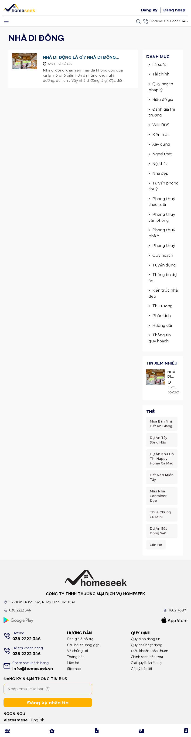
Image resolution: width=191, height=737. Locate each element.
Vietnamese (15, 720)
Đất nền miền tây (162, 477)
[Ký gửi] (96, 730)
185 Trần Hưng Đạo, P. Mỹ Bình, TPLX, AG (42, 602)
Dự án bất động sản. (158, 530)
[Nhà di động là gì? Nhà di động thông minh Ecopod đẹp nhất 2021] (24, 61)
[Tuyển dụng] (186, 730)
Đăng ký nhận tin (47, 703)
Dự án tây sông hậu (158, 440)
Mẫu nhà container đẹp (158, 496)
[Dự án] (141, 730)
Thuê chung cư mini (160, 514)
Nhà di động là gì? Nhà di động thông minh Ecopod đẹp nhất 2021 (83, 57)
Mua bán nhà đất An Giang (161, 423)
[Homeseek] (20, 7)
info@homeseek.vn (32, 668)
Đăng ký (149, 10)
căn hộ (156, 545)
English (37, 720)
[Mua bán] (7, 730)
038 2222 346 (176, 21)
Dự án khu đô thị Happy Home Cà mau (162, 458)
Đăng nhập (174, 10)
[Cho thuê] (52, 730)
